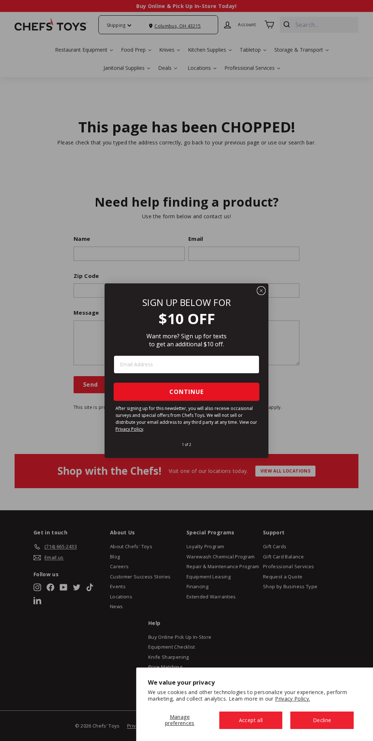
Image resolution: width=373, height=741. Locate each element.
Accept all (251, 720)
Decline (322, 720)
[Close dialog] (261, 290)
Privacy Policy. (292, 698)
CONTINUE (186, 392)
